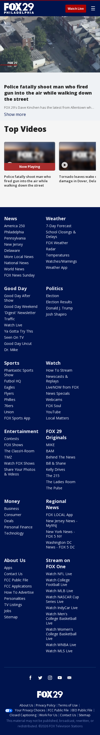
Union (9, 411)
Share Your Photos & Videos (19, 471)
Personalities (14, 598)
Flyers (9, 393)
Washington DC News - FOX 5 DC (60, 544)
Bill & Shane (56, 463)
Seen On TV (14, 337)
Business (11, 508)
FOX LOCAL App (59, 514)
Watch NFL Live (59, 573)
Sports (11, 363)
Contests (11, 438)
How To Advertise (19, 592)
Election (52, 295)
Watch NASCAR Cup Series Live (62, 599)
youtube (60, 678)
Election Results (59, 301)
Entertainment (21, 431)
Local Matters (57, 418)
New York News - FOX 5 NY (60, 534)
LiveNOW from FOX (62, 387)
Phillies (9, 399)
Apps (8, 567)
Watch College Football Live (58, 582)
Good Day (15, 288)
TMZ (8, 457)
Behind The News (60, 457)
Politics (54, 288)
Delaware (12, 250)
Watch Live (76, 9)
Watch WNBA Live (61, 644)
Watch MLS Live (59, 650)
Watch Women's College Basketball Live (61, 634)
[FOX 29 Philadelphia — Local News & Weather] (19, 8)
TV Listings (13, 604)
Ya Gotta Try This (18, 331)
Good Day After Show (17, 298)
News (10, 218)
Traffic (9, 318)
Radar (51, 248)
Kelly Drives (55, 469)
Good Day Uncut (18, 343)
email (69, 678)
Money (12, 501)
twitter (40, 678)
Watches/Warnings (61, 261)
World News (14, 269)
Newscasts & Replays (57, 378)
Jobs (7, 610)
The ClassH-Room (19, 450)
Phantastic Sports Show (18, 372)
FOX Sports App (17, 418)
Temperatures (57, 255)
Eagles (9, 387)
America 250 (14, 225)
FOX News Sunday (19, 275)
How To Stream (59, 370)
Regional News (56, 504)
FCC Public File (16, 579)
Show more (15, 114)
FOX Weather (57, 242)
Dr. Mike (11, 349)
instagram (50, 678)
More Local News (19, 256)
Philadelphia (14, 231)
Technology (14, 533)
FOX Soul (53, 405)
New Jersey (13, 244)
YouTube (53, 411)
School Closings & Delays (61, 234)
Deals (9, 520)
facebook (30, 678)
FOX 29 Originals (56, 434)
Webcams (54, 399)
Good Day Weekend (20, 306)
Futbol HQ (12, 381)
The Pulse (54, 487)
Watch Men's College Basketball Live (61, 618)
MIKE (50, 444)
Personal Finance (18, 527)
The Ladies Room (60, 481)
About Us (14, 560)
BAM (50, 450)
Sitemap (11, 616)
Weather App (56, 267)
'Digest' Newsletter (20, 312)
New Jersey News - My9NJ (61, 523)
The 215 (52, 475)
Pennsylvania (15, 238)
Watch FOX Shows (19, 463)
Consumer (12, 514)
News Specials (58, 393)
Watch (53, 363)
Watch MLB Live (59, 590)
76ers (8, 405)
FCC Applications (18, 586)
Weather (56, 218)
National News (16, 262)
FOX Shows (13, 444)
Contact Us (13, 573)
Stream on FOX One (58, 563)
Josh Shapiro (56, 314)
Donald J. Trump (59, 308)
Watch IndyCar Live (62, 607)
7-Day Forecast (59, 225)
